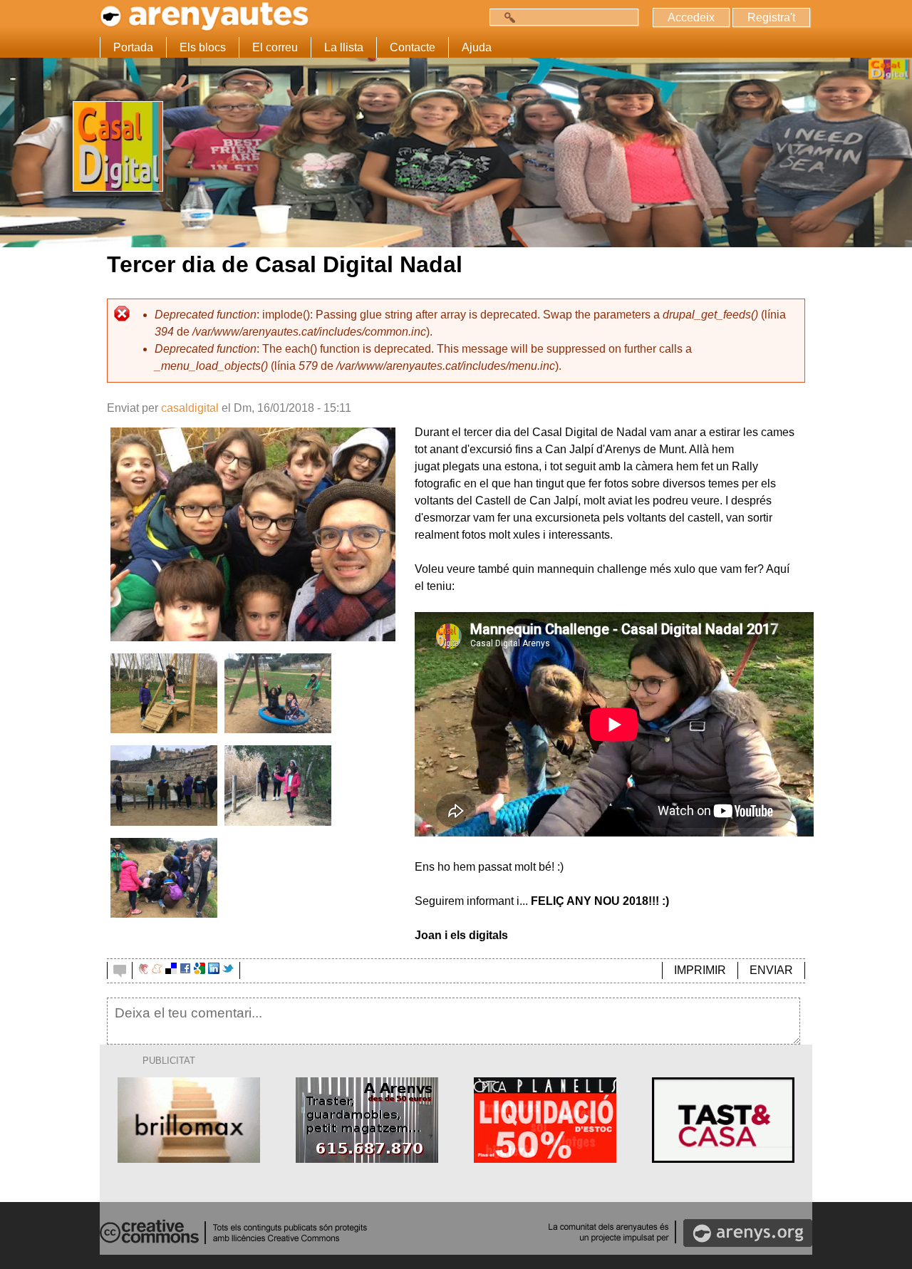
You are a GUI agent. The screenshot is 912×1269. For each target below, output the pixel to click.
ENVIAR (771, 970)
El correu (275, 47)
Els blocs (203, 47)
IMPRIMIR (700, 970)
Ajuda (477, 47)
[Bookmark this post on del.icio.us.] (171, 970)
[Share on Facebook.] (185, 970)
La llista (343, 47)
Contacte (412, 47)
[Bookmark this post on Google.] (199, 970)
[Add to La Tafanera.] (143, 970)
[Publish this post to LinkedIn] (213, 970)
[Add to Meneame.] (157, 970)
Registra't (771, 17)
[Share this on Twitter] (228, 970)
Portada (133, 47)
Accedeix (691, 17)
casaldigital (190, 408)
